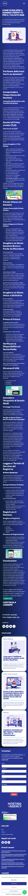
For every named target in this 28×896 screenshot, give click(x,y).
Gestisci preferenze (14, 891)
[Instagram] (8, 842)
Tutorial (3, 832)
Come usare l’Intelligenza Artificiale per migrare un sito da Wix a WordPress (13, 658)
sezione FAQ (5, 759)
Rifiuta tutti (14, 887)
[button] (24, 3)
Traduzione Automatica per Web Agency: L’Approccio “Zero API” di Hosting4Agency (13, 732)
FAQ (2, 829)
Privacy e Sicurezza (12, 674)
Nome (3, 763)
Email (3, 773)
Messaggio (4, 784)
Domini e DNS (11, 617)
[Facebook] (5, 842)
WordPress (10, 639)
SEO (18, 617)
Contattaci (8, 598)
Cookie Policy (8, 894)
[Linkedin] (2, 842)
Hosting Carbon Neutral (7, 834)
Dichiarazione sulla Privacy (16, 894)
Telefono (4, 779)
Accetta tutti (14, 883)
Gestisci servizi (14, 879)
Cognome (4, 768)
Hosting (14, 614)
